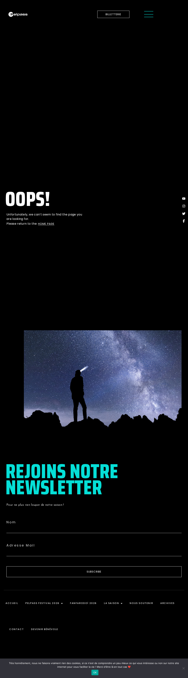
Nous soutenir (141, 603)
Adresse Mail (20, 545)
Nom (11, 522)
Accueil (12, 603)
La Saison (111, 603)
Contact (16, 629)
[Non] (183, 668)
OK (95, 672)
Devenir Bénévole (44, 629)
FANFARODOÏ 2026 (83, 603)
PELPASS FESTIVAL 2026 (42, 603)
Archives (167, 603)
